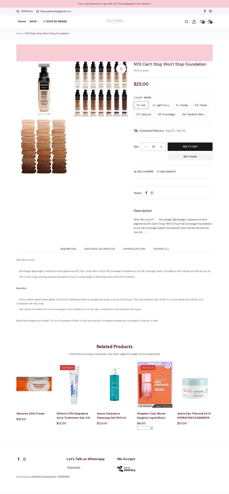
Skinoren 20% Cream (30, 413)
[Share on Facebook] (146, 193)
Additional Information (99, 248)
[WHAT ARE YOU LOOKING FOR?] (186, 21)
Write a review (141, 70)
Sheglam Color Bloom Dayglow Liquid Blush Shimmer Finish (151, 416)
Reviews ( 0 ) (161, 248)
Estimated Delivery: (152, 130)
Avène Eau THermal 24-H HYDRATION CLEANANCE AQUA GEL (194, 416)
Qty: (136, 146)
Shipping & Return (134, 248)
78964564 (27, 11)
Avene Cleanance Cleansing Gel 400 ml (111, 415)
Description (68, 248)
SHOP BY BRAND (56, 21)
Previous (16, 398)
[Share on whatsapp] (152, 193)
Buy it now (190, 156)
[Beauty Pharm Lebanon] (114, 21)
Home (22, 21)
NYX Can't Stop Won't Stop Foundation (170, 64)
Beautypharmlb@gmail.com (56, 11)
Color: (142, 97)
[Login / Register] (194, 21)
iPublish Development (44, 476)
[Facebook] (205, 11)
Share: (138, 193)
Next (213, 398)
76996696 (64, 476)
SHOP (33, 21)
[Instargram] (210, 11)
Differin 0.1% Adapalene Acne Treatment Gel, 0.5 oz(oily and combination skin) (73, 416)
